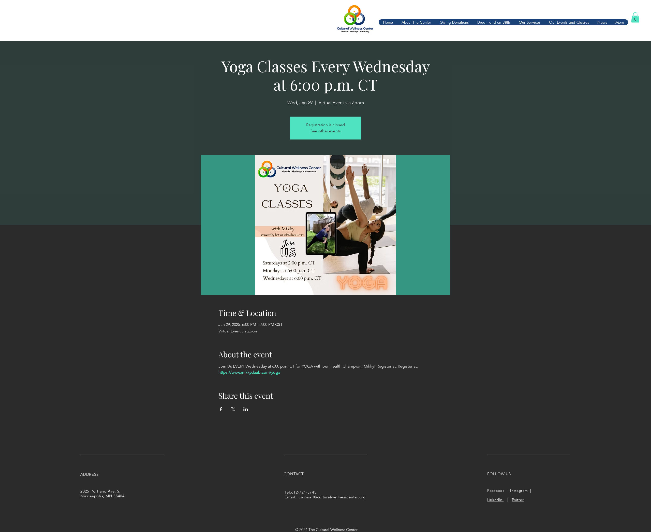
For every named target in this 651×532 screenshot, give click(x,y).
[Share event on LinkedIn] (245, 409)
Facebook (496, 490)
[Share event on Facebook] (220, 409)
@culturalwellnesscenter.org (340, 497)
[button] (635, 17)
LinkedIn (495, 499)
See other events (325, 131)
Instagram (519, 490)
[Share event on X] (233, 409)
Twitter (518, 499)
